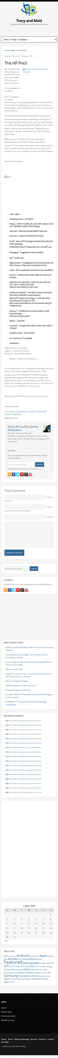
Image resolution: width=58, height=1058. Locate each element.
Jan (10, 739)
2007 (7, 783)
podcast (44, 973)
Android (22, 955)
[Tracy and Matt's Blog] (29, 15)
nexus (15, 973)
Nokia (30, 972)
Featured (13, 962)
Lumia (44, 969)
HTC (7, 966)
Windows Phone (40, 979)
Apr (18, 725)
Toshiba (13, 979)
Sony (35, 976)
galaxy (26, 963)
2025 (7, 721)
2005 (7, 792)
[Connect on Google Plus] (26, 474)
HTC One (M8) (27, 966)
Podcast (42, 1039)
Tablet (7, 979)
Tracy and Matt (29, 20)
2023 (7, 725)
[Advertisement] (29, 31)
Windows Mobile (24, 979)
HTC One (14, 966)
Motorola (8, 972)
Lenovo (34, 969)
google (35, 963)
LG (40, 969)
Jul (26, 725)
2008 (7, 779)
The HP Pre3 (15, 63)
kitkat (27, 969)
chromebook (29, 959)
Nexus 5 (22, 972)
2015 (7, 748)
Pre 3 (11, 414)
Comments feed (8, 1016)
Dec (40, 743)
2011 (7, 765)
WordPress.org (7, 1020)
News (13, 50)
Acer (6, 955)
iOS (5, 969)
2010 (7, 770)
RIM (49, 972)
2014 (7, 752)
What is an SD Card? (14, 669)
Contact (50, 1039)
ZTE (12, 982)
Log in (3, 1007)
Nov (37, 725)
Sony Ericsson (44, 976)
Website (50, 517)
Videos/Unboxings (21, 1039)
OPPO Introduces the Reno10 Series (21, 685)
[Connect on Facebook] (13, 474)
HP (52, 963)
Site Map (5, 1042)
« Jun (6, 940)
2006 (7, 788)
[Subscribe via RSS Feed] (9, 474)
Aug (29, 725)
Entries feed (6, 1011)
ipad (9, 969)
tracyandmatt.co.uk (23, 411)
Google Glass (45, 963)
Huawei (49, 966)
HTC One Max (39, 966)
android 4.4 (34, 956)
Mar (16, 739)
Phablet (37, 972)
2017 (7, 739)
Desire (39, 959)
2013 (7, 757)
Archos (51, 956)
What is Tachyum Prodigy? (17, 681)
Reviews (34, 1039)
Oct (34, 725)
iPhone (14, 969)
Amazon (12, 956)
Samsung (11, 975)
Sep (32, 743)
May (21, 721)
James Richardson (13, 56)
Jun (24, 721)
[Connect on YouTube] (30, 474)
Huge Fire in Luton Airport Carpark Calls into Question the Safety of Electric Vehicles (29, 675)
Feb (13, 739)
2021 (7, 734)
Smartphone (25, 975)
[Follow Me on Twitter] (18, 474)
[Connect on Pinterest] (22, 474)
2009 (7, 774)
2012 (7, 761)
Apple (43, 956)
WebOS (17, 414)
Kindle (21, 970)
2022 (7, 730)
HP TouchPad (37, 411)
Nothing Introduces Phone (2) (18, 690)
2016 (7, 743)
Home (6, 50)
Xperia (7, 981)
